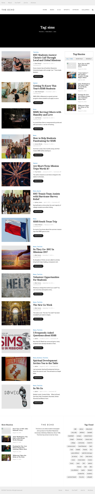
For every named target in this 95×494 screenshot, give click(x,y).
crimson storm (71, 446)
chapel (72, 439)
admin (36, 338)
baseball (90, 432)
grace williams (75, 453)
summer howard (72, 477)
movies (90, 460)
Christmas (79, 439)
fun (91, 449)
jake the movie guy (87, 453)
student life (81, 473)
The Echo (8, 10)
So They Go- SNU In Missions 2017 (43, 251)
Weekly (89, 58)
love (81, 456)
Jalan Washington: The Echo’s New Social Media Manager (84, 86)
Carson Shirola (38, 144)
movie (73, 460)
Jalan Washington (39, 91)
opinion (90, 463)
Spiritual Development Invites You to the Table (45, 362)
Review (79, 467)
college (73, 443)
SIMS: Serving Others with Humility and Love (47, 113)
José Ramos (38, 118)
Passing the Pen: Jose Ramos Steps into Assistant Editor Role (84, 97)
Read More (38, 76)
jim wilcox (74, 456)
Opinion (76, 9)
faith (91, 446)
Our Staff (17, 2)
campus (79, 436)
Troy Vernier (38, 172)
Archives (33, 2)
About (10, 2)
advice (81, 429)
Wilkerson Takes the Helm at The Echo (83, 107)
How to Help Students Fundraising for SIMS (44, 139)
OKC (84, 463)
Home (3, 2)
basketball (71, 436)
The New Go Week (42, 305)
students (89, 473)
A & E (59, 9)
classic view (88, 439)
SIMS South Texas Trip (45, 221)
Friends (85, 449)
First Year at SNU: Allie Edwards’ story (84, 65)
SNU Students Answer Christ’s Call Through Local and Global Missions (47, 58)
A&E (75, 429)
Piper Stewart (38, 63)
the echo (81, 477)
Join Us (25, 2)
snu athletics (74, 470)
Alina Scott (89, 429)
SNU (91, 467)
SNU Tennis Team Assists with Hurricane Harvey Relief (46, 196)
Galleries (85, 9)
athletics (82, 432)
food (72, 449)
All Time (70, 58)
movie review (81, 460)
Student (90, 470)
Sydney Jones (38, 202)
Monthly (79, 58)
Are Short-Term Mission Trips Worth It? (46, 167)
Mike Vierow (38, 255)
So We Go (38, 388)
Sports (66, 9)
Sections (39, 358)
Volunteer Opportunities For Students (46, 278)
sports (83, 470)
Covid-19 (89, 443)
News (52, 9)
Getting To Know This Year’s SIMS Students (44, 87)
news (78, 463)
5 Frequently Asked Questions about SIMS (44, 334)
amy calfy (74, 432)
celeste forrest (88, 436)
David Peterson (82, 446)
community (81, 443)
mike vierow (89, 456)
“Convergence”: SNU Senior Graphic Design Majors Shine (83, 75)
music (71, 463)
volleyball (89, 477)
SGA (85, 467)
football (78, 449)
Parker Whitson (38, 224)
